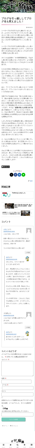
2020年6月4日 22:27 (11, 334)
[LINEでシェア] (23, 175)
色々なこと (6, 166)
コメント (5, 359)
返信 (28, 252)
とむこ (6, 229)
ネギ (7, 257)
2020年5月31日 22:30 (11, 259)
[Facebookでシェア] (15, 175)
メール (5, 385)
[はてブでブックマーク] (19, 175)
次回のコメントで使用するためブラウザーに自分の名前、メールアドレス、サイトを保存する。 (17, 403)
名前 (3, 378)
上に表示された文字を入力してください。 (15, 411)
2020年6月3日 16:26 (9, 315)
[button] (29, 238)
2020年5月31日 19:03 (9, 231)
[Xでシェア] (11, 175)
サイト (3, 391)
